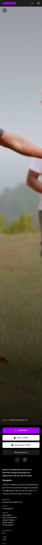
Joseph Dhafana (8, 520)
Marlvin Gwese (7, 522)
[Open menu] (38, 3)
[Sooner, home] (9, 3)
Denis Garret (7, 515)
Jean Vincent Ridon (9, 517)
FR (32, 3)
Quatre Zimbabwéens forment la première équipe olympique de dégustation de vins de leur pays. (17, 472)
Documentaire (7, 509)
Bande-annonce (21, 452)
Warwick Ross (14, 420)
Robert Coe (24, 420)
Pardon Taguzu (7, 525)
